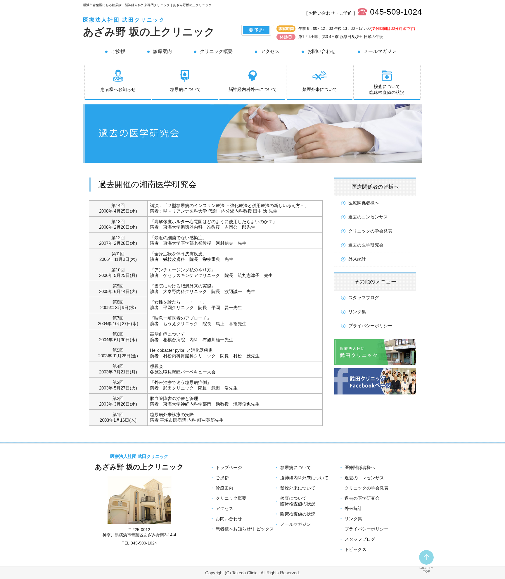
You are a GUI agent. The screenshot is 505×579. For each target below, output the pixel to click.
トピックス (355, 549)
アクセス (270, 51)
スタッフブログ (363, 297)
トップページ (229, 467)
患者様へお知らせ (118, 89)
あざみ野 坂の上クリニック (149, 32)
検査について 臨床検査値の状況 (386, 89)
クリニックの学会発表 (370, 230)
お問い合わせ (321, 51)
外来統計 (357, 258)
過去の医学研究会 (365, 244)
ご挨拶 (118, 51)
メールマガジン (380, 51)
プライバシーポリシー (370, 325)
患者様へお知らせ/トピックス (245, 528)
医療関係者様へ (363, 202)
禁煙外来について (319, 89)
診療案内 (162, 51)
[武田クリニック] (375, 366)
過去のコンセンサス (368, 216)
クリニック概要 (216, 51)
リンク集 (357, 311)
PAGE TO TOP (426, 569)
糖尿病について (185, 89)
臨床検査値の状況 (297, 513)
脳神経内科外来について (253, 89)
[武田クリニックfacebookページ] (375, 395)
